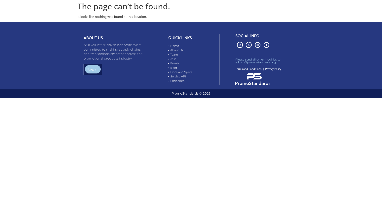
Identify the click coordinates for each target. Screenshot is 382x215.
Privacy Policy (273, 69)
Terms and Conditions (248, 69)
